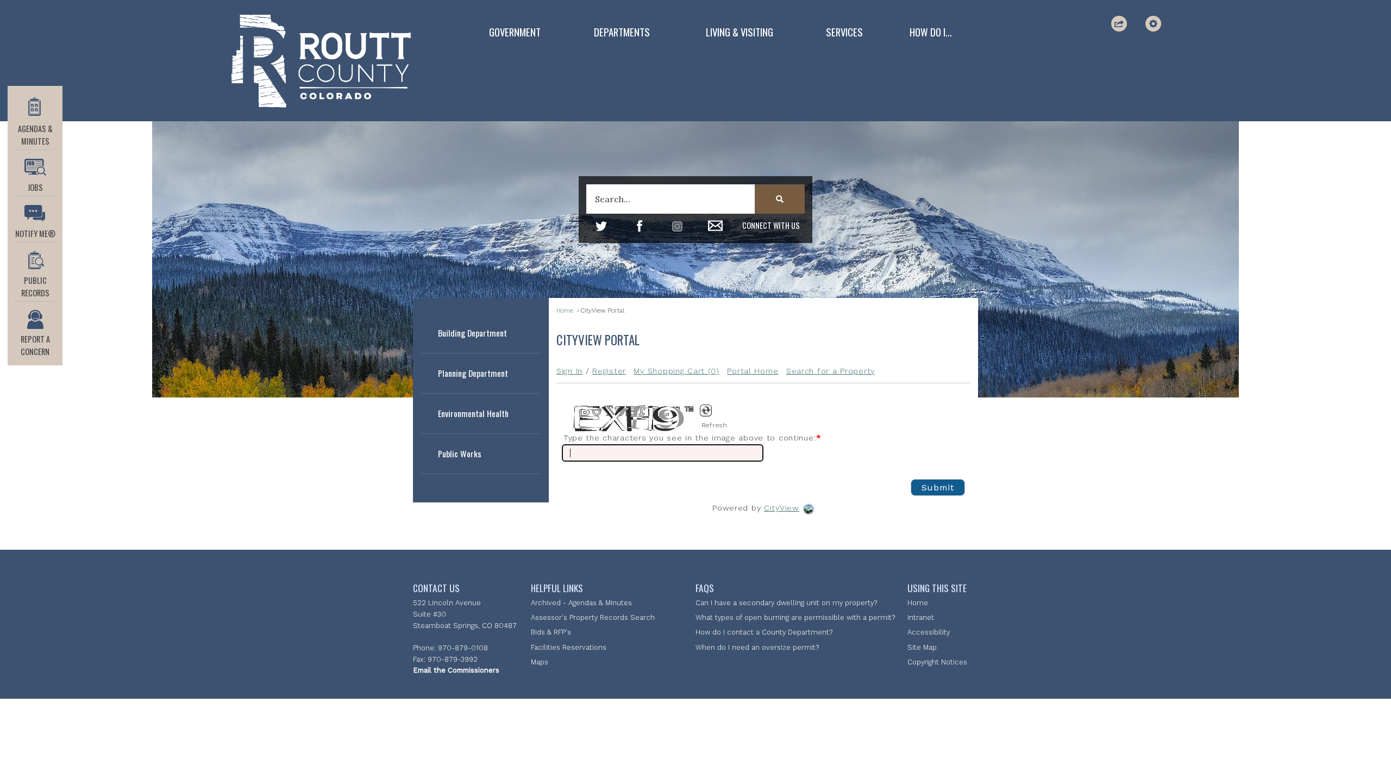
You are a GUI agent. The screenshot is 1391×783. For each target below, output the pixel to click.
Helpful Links (557, 588)
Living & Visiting (739, 31)
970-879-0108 (463, 648)
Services (844, 31)
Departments (622, 31)
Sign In (569, 370)
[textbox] (695, 199)
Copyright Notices (937, 662)
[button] (1120, 24)
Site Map (922, 647)
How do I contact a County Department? (764, 632)
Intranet (920, 617)
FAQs (705, 588)
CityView (781, 508)
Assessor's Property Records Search (593, 617)
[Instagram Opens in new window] (677, 226)
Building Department (472, 332)
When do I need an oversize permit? (757, 647)
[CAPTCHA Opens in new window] (630, 417)
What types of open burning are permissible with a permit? (795, 617)
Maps (539, 662)
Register (609, 370)
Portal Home (752, 370)
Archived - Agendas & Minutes (581, 603)
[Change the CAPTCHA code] (712, 411)
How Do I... (931, 31)
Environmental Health (473, 413)
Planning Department (473, 373)
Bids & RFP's (551, 632)
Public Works (459, 453)
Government (515, 31)
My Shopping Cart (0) (676, 370)
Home (564, 310)
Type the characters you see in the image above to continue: (692, 437)
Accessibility (928, 632)
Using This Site (937, 588)
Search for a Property (830, 370)
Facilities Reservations (568, 647)
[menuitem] (515, 32)
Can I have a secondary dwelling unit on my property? (786, 603)
